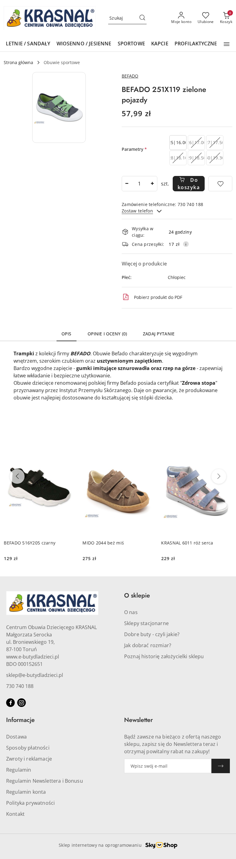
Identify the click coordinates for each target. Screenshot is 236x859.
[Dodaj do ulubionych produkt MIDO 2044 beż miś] (146, 447)
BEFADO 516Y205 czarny (29, 543)
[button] (226, 44)
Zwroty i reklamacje (29, 758)
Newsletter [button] (138, 720)
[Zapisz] (220, 766)
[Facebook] (10, 702)
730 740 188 (19, 686)
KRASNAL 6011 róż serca (187, 543)
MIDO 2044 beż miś (103, 543)
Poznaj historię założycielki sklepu (164, 656)
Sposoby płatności (27, 747)
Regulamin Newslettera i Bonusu (44, 780)
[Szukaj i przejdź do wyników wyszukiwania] (142, 18)
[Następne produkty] (218, 476)
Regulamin (18, 769)
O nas (131, 612)
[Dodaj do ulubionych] (220, 183)
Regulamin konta (26, 791)
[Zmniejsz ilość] (126, 183)
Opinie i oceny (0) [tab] (107, 334)
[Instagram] (21, 702)
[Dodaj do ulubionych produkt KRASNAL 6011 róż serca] (225, 447)
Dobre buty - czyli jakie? (151, 634)
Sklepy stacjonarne (146, 623)
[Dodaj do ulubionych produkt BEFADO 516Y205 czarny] (68, 447)
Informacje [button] (20, 720)
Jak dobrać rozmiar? (147, 645)
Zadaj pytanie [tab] (159, 334)
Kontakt (15, 814)
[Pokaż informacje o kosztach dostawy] (186, 244)
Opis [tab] (66, 334)
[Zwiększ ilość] (152, 183)
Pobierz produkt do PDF (158, 297)
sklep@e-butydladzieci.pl (34, 675)
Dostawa (16, 736)
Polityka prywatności (30, 803)
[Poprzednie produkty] (17, 476)
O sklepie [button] (137, 595)
